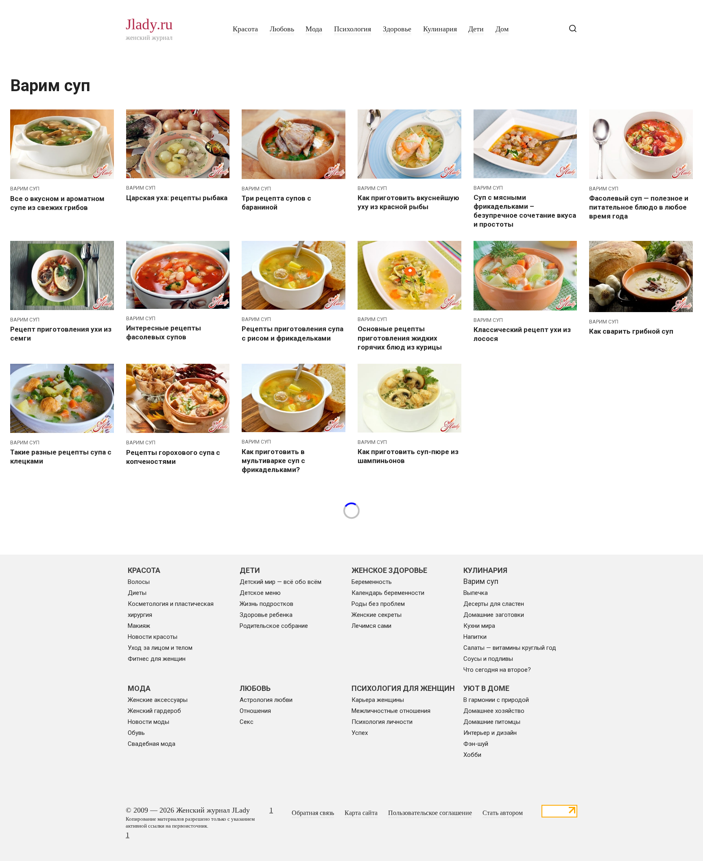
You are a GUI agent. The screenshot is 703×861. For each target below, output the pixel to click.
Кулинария (440, 29)
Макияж (139, 625)
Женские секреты (377, 614)
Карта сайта (361, 813)
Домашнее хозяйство (493, 711)
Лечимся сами (371, 625)
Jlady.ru (149, 24)
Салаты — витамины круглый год (509, 647)
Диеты (137, 593)
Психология (352, 29)
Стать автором (502, 813)
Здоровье (397, 29)
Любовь (282, 29)
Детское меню (260, 593)
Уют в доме (486, 688)
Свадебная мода (151, 743)
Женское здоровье (389, 570)
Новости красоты (152, 636)
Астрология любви (266, 700)
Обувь (136, 732)
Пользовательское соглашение (430, 813)
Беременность (372, 582)
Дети (476, 29)
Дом (502, 29)
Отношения (255, 711)
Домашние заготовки (493, 614)
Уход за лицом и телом (160, 647)
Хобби (472, 754)
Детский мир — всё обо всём (280, 582)
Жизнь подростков (266, 604)
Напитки (475, 636)
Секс (246, 722)
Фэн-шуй (475, 743)
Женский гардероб (154, 711)
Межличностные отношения (391, 711)
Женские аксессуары (158, 700)
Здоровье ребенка (266, 614)
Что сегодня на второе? (497, 669)
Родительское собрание (274, 625)
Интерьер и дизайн (490, 732)
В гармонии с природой (496, 700)
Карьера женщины (378, 700)
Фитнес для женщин (157, 658)
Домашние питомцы (491, 722)
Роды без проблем (378, 604)
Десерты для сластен (493, 604)
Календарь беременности (388, 593)
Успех (360, 732)
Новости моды (148, 722)
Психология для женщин (403, 688)
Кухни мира (479, 625)
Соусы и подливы (488, 658)
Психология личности (382, 722)
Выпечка (475, 593)
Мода (314, 29)
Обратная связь (313, 813)
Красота (245, 29)
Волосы (139, 582)
